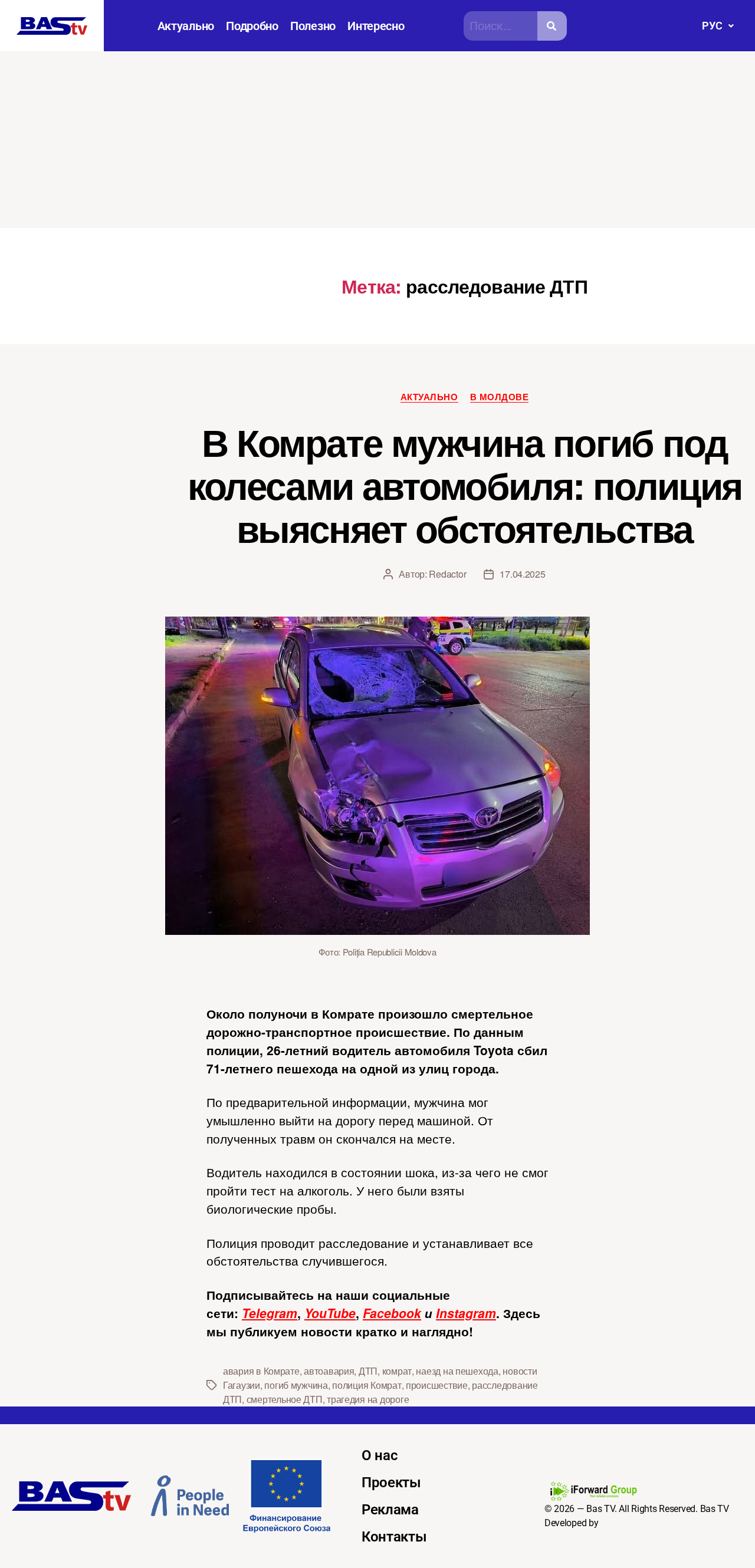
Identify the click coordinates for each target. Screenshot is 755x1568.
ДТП (368, 1371)
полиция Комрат (366, 1385)
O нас (380, 1455)
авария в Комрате (261, 1371)
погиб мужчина (296, 1385)
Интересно (376, 26)
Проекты (391, 1482)
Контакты (394, 1537)
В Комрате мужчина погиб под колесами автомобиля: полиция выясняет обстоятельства (465, 484)
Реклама (390, 1509)
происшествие (437, 1385)
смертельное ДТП (285, 1399)
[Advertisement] (377, 139)
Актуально (186, 26)
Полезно (313, 26)
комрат (397, 1371)
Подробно (252, 26)
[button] (717, 26)
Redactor (447, 574)
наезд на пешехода (457, 1371)
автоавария (329, 1371)
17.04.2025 (522, 574)
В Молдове (499, 397)
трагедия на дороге (368, 1399)
